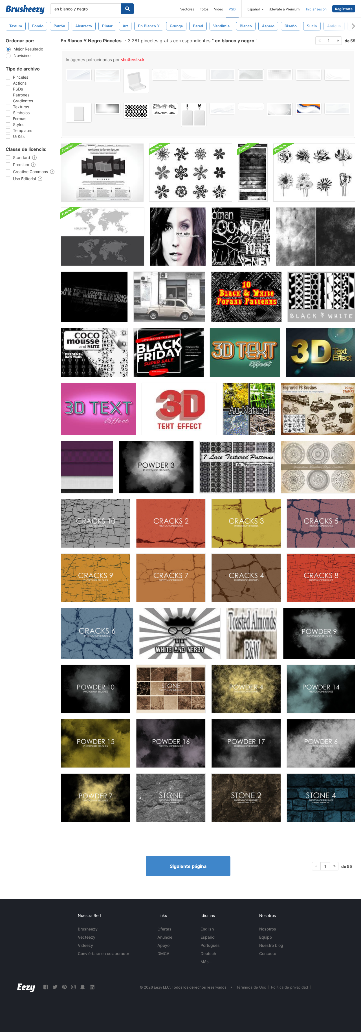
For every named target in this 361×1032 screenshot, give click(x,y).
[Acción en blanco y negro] (178, 236)
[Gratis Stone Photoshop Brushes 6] (171, 689)
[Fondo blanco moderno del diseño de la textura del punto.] (309, 75)
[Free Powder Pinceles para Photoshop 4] (246, 689)
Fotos (204, 9)
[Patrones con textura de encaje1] (237, 467)
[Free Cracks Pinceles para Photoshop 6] (97, 633)
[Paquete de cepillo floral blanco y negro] (314, 173)
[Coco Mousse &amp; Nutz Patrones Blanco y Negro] (94, 352)
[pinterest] (64, 987)
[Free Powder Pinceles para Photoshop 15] (95, 743)
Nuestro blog (271, 945)
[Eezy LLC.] (26, 987)
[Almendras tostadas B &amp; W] (251, 633)
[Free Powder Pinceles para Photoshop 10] (95, 689)
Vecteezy (86, 937)
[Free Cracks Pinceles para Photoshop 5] (321, 523)
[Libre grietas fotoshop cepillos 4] (246, 578)
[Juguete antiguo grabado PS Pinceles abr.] (318, 409)
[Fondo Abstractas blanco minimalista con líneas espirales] (222, 75)
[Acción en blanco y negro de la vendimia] (169, 297)
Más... (206, 961)
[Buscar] (127, 8)
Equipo (265, 937)
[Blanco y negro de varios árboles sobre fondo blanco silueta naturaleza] (165, 109)
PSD (232, 9)
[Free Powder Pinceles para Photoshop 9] (319, 633)
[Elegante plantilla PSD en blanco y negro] (102, 173)
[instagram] (73, 987)
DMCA (163, 953)
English (207, 929)
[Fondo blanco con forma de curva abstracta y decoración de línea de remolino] (337, 108)
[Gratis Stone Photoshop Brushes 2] (246, 797)
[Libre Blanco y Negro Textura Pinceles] (315, 236)
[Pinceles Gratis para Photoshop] (171, 797)
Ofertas (164, 929)
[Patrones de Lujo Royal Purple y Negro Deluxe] (87, 467)
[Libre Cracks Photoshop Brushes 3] (246, 523)
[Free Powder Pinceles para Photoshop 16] (171, 743)
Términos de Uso (251, 987)
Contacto (267, 953)
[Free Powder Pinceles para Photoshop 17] (246, 743)
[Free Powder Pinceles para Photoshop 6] (321, 743)
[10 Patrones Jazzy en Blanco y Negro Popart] (246, 297)
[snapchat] (82, 987)
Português (210, 945)
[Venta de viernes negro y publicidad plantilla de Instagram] (168, 352)
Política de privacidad (289, 987)
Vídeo (218, 9)
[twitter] (55, 987)
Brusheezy (88, 929)
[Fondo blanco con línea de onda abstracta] (107, 75)
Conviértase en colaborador (103, 953)
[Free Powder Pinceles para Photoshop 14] (321, 689)
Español (208, 937)
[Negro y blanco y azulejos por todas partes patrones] (321, 297)
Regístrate (344, 9)
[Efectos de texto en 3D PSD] (245, 352)
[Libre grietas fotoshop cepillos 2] (171, 523)
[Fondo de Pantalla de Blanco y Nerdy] (180, 633)
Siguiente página (188, 866)
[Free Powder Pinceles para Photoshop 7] (95, 797)
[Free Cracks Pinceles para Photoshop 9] (95, 578)
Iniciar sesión (316, 9)
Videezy (85, 945)
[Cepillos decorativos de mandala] (318, 467)
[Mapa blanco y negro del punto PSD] (102, 236)
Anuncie (164, 937)
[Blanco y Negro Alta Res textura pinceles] (253, 173)
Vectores (187, 9)
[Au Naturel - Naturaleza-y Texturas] (249, 409)
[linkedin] (92, 987)
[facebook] (45, 987)
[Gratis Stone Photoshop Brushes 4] (321, 797)
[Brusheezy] (25, 9)
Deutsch (208, 953)
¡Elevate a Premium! (284, 9)
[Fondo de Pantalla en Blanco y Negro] (241, 236)
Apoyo (163, 945)
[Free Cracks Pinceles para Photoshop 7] (171, 578)
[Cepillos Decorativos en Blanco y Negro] (190, 173)
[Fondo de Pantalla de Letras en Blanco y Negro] (94, 297)
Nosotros (267, 929)
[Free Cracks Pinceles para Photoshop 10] (95, 523)
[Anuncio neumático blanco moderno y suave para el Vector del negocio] (79, 75)
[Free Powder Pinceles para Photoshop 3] (156, 467)
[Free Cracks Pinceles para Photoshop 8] (321, 578)
